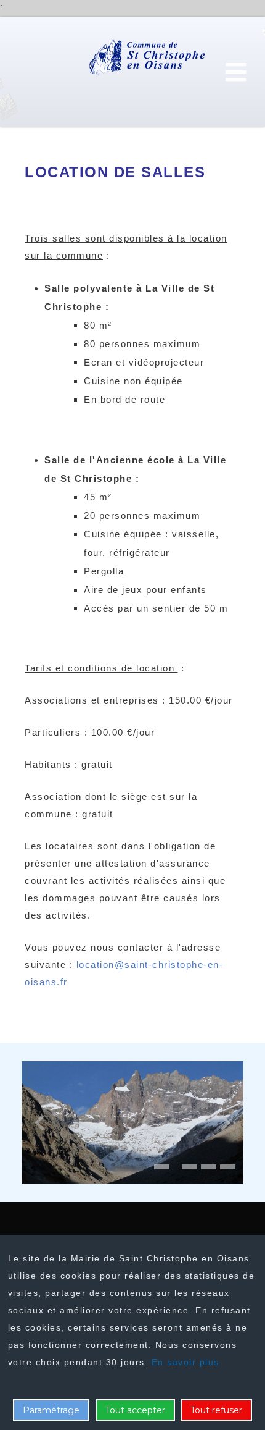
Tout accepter (135, 1410)
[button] (161, 1166)
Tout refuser (216, 1410)
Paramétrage (51, 1410)
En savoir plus (185, 1362)
